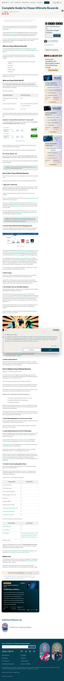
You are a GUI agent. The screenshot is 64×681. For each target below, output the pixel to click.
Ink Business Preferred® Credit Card (20, 439)
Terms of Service (5, 661)
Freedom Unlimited (17, 354)
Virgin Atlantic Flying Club (8, 514)
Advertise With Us (24, 661)
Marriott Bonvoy (6, 529)
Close (50, 349)
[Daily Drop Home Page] (5, 2)
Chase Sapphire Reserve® (11, 199)
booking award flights (14, 145)
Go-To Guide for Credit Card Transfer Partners (19, 552)
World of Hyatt (6, 533)
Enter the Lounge (53, 70)
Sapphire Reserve (14, 204)
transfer (34, 113)
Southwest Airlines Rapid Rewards (10, 508)
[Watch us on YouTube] (22, 651)
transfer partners (23, 471)
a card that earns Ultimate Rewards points (18, 252)
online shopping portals (18, 258)
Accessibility (23, 655)
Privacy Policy (5, 658)
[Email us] (34, 651)
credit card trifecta (10, 312)
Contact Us (23, 658)
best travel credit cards (13, 34)
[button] (12, 2)
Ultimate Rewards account (30, 250)
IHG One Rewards (7, 526)
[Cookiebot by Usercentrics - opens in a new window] (53, 330)
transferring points (7, 458)
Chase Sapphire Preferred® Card (20, 50)
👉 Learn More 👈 (32, 610)
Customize (31, 349)
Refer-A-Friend (29, 275)
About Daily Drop (5, 655)
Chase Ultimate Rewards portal (29, 433)
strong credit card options (31, 560)
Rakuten (29, 258)
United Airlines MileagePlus (9, 511)
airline (13, 255)
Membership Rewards (7, 295)
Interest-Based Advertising (8, 664)
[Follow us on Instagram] (30, 651)
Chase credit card (10, 187)
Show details (54, 345)
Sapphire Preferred (16, 206)
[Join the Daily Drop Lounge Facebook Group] (26, 651)
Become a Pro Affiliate (25, 664)
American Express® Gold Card (21, 294)
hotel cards (18, 255)
